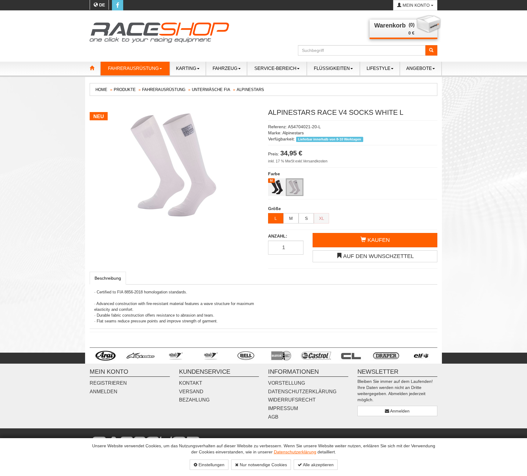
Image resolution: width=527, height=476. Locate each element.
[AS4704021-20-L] (294, 187)
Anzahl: (277, 236)
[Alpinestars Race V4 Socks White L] (174, 164)
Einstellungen (210, 464)
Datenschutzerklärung (295, 451)
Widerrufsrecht (292, 399)
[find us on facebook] (117, 5)
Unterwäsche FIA (211, 89)
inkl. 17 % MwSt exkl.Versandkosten (298, 161)
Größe (274, 208)
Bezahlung (194, 399)
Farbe (274, 173)
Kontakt (190, 383)
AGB (273, 417)
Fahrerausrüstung (163, 89)
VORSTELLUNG (286, 383)
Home (101, 89)
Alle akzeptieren (318, 464)
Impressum (283, 408)
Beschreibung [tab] (108, 278)
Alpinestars (250, 89)
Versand (191, 391)
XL (321, 218)
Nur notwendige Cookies (262, 464)
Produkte (125, 89)
